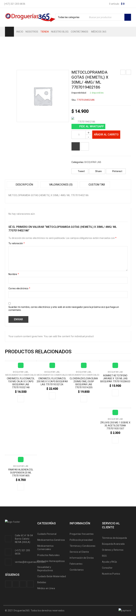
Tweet (81, 171)
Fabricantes (76, 563)
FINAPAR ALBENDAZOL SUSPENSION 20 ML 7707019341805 (20, 472)
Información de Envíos (82, 557)
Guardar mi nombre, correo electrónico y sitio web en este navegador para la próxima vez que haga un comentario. (63, 308)
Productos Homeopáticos (51, 561)
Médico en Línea (46, 588)
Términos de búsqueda (114, 538)
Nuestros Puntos (111, 573)
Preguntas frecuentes (82, 534)
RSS (104, 555)
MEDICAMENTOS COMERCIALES (20, 375)
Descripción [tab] (24, 184)
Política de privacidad (81, 540)
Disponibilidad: (79, 93)
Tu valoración (16, 243)
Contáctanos (77, 569)
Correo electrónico (19, 288)
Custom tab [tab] (96, 184)
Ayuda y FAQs (109, 561)
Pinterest (117, 171)
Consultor (107, 567)
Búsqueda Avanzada (113, 544)
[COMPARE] (75, 146)
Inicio (8, 49)
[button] (20, 399)
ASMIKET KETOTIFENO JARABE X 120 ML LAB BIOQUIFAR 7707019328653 (115, 378)
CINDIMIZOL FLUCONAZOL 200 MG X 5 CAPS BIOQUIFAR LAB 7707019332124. (52, 381)
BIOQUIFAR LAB (25, 49)
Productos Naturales (48, 555)
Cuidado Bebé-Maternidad (51, 576)
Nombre (13, 274)
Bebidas (41, 582)
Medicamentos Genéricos (51, 540)
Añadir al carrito (106, 134)
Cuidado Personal (46, 534)
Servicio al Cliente (79, 552)
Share (98, 171)
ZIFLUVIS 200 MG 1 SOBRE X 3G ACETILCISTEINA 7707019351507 (115, 425)
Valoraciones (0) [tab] (60, 184)
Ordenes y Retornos (113, 550)
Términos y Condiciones (83, 546)
